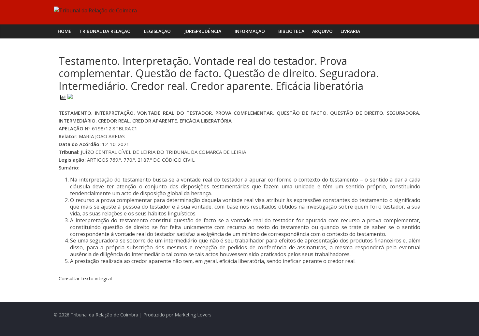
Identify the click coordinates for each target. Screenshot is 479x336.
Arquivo (322, 31)
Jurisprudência (202, 31)
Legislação (157, 31)
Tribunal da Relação (105, 31)
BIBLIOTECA (291, 31)
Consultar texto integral (85, 278)
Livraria (350, 31)
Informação (250, 31)
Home (64, 31)
